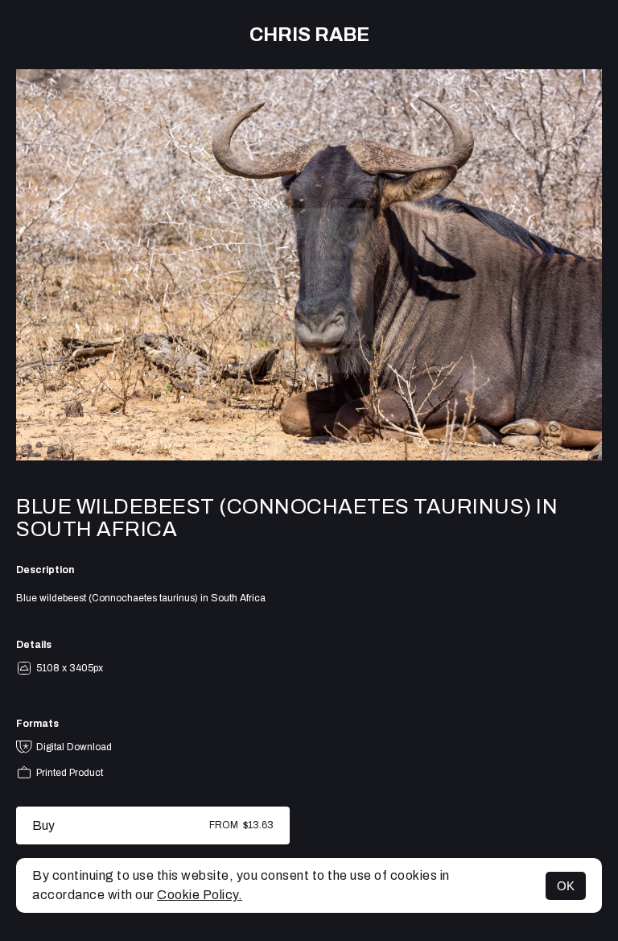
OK (566, 886)
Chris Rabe (309, 34)
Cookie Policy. (199, 895)
